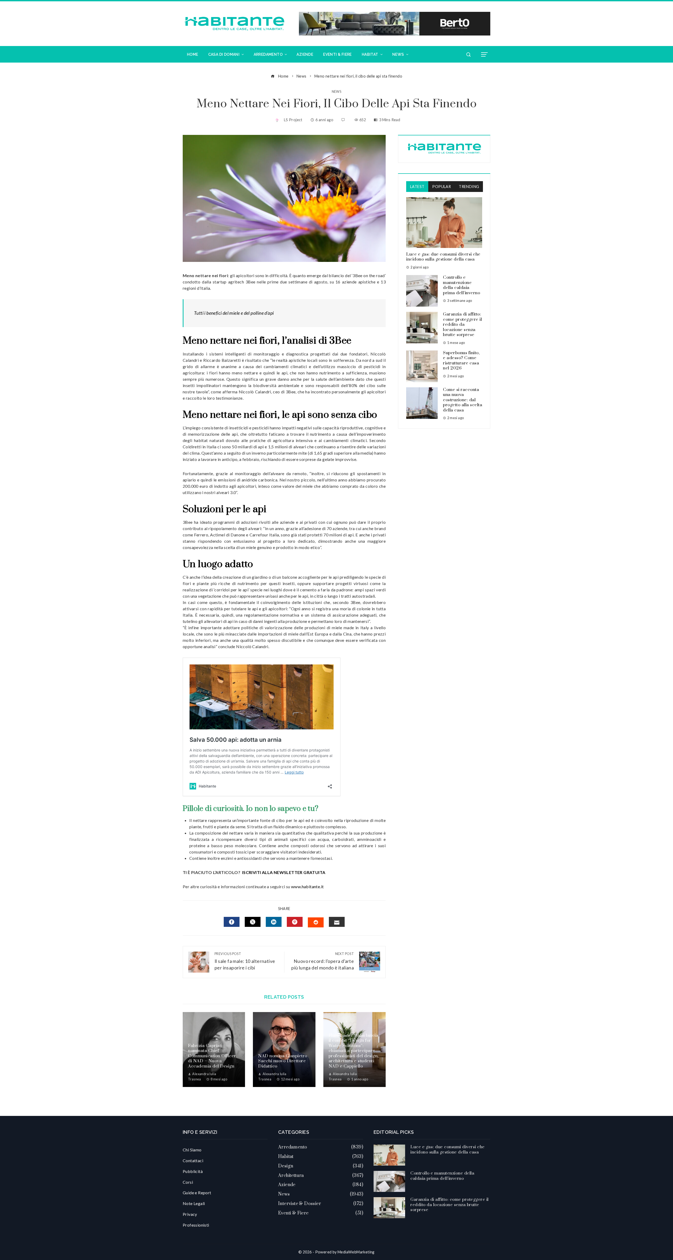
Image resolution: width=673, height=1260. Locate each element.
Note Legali (194, 1203)
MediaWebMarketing (356, 1252)
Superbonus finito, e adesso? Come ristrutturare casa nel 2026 (461, 360)
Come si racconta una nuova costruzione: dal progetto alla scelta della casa (462, 400)
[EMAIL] (337, 922)
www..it (307, 886)
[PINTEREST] (295, 922)
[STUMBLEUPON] (316, 922)
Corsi (188, 1182)
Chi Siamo (192, 1149)
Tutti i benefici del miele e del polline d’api (234, 313)
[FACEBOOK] (231, 922)
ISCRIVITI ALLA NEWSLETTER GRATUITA (283, 872)
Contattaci (193, 1160)
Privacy (190, 1214)
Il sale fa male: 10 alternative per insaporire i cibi (245, 961)
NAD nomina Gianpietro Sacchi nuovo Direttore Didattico (282, 1061)
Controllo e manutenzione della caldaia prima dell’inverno (461, 285)
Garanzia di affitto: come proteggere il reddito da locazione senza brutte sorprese (462, 324)
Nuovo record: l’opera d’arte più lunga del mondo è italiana (322, 961)
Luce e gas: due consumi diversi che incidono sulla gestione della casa (443, 257)
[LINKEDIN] (274, 922)
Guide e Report (197, 1192)
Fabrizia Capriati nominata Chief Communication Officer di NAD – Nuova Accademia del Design (212, 1056)
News (336, 91)
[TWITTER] (253, 922)
